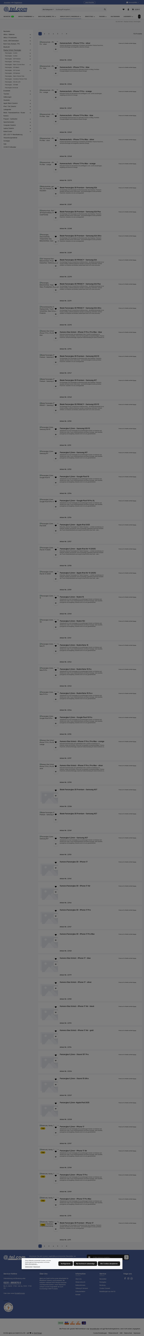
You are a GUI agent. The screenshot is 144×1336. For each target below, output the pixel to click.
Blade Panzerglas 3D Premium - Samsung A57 (78, 814)
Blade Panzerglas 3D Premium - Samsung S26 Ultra (80, 236)
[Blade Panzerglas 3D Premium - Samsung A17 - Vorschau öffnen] (56, 386)
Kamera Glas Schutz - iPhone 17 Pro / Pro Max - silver (81, 765)
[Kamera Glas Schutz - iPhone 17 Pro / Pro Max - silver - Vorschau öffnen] (56, 771)
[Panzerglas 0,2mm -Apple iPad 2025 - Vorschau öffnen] (56, 1109)
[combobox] (79, 9)
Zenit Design (38, 1333)
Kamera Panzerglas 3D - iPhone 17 (74, 862)
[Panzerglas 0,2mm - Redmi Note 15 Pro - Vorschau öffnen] (56, 675)
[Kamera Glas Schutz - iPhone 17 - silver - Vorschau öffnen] (56, 988)
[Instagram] (128, 1279)
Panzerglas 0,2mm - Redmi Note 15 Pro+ (76, 693)
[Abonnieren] (126, 1257)
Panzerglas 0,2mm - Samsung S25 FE (75, 428)
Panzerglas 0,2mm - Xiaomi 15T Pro (74, 1054)
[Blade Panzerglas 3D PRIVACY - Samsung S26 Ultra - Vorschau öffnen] (56, 314)
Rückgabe (103, 1282)
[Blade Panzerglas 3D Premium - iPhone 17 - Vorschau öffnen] (56, 1229)
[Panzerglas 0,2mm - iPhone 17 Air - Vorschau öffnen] (56, 1157)
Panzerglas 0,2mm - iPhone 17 (72, 1127)
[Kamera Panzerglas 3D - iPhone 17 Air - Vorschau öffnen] (56, 892)
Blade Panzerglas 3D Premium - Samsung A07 (78, 790)
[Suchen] (105, 9)
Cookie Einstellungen (100, 1333)
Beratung (102, 1285)
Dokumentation (80, 1291)
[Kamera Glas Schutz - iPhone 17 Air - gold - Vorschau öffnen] (56, 1036)
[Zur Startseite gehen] (15, 9)
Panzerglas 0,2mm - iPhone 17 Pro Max (75, 1199)
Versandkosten (94, 1329)
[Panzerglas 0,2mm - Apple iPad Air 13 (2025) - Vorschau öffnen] (56, 579)
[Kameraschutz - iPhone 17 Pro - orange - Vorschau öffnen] (56, 97)
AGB (121, 1333)
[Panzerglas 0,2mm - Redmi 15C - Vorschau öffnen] (56, 627)
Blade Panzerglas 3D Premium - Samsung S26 (78, 188)
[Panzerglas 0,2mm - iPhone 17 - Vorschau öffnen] (56, 1133)
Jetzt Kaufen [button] (89, 2)
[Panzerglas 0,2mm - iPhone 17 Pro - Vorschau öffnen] (56, 1181)
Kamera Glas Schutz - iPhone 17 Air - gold (76, 1030)
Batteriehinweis (80, 1285)
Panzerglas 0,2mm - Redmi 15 (72, 597)
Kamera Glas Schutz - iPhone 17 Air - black (77, 1006)
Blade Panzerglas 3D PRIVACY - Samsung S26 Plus (80, 284)
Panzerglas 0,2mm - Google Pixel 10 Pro (76, 717)
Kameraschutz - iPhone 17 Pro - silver (75, 43)
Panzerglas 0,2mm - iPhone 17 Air (73, 1151)
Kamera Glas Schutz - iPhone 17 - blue (75, 958)
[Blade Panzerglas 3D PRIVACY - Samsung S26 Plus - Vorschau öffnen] (56, 290)
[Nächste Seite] (62, 33)
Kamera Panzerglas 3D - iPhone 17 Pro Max (77, 934)
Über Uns (79, 1279)
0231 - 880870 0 (12, 1282)
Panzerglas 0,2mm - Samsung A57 (74, 838)
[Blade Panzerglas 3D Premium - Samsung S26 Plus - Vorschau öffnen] (56, 218)
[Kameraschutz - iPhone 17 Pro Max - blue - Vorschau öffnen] (56, 121)
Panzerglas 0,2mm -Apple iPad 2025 (74, 1103)
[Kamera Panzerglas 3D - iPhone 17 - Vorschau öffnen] (56, 868)
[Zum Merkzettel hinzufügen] (56, 44)
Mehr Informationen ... (31, 1264)
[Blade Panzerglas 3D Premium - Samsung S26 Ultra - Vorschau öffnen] (56, 242)
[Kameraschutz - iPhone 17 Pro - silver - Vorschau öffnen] (56, 49)
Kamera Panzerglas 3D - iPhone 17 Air (75, 886)
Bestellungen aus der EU (107, 1291)
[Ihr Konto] (128, 9)
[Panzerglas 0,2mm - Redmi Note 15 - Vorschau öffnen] (56, 651)
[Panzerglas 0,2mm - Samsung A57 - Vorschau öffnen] (56, 844)
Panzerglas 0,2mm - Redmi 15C (72, 621)
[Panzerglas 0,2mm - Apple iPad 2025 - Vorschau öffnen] (56, 531)
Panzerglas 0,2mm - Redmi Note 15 (74, 645)
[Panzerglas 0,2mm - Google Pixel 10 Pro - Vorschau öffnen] (56, 723)
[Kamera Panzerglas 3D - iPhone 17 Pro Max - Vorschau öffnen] (56, 940)
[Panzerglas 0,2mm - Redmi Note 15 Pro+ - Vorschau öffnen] (56, 699)
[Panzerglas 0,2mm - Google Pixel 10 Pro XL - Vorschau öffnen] (56, 507)
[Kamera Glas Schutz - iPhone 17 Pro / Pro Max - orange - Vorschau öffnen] (56, 747)
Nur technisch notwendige (85, 1263)
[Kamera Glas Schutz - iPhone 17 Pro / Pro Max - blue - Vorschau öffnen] (56, 338)
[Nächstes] (139, 16)
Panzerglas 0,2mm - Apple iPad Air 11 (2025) (78, 549)
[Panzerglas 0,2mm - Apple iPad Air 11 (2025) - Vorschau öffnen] (56, 555)
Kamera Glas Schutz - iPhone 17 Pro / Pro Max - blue (81, 332)
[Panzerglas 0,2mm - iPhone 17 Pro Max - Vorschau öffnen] (56, 1205)
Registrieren (18, 2)
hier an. (134, 43)
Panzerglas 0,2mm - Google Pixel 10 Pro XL (77, 501)
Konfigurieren (65, 1263)
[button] (30, 34)
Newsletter (103, 1279)
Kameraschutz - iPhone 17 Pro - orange (76, 91)
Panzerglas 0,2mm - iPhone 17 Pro (73, 1175)
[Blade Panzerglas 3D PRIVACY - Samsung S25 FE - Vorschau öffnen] (56, 410)
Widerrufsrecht (80, 1282)
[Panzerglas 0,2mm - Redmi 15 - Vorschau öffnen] (56, 603)
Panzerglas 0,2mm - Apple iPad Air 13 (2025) (78, 573)
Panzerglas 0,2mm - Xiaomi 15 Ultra (74, 1078)
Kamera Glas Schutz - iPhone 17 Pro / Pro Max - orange (82, 741)
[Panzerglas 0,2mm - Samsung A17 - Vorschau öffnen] (56, 458)
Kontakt (78, 1294)
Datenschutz (128, 1333)
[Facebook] (125, 1279)
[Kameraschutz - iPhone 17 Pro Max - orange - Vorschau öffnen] (56, 170)
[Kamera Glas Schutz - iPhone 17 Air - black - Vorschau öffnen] (56, 1012)
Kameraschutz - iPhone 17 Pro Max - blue (76, 115)
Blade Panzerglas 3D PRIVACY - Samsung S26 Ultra (80, 308)
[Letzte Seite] (66, 33)
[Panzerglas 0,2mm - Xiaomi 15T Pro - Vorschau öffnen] (56, 1060)
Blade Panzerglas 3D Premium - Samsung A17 (78, 380)
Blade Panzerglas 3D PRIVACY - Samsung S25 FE (79, 404)
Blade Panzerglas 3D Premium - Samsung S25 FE (79, 356)
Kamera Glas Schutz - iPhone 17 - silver (76, 982)
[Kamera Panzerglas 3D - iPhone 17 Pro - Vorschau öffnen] (56, 916)
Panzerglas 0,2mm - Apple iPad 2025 (75, 525)
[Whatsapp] (132, 1279)
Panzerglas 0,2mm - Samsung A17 (73, 452)
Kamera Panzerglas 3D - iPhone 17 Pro (75, 910)
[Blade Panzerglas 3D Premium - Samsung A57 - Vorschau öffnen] (56, 820)
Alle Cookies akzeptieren (109, 1263)
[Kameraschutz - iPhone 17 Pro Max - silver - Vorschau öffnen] (56, 145)
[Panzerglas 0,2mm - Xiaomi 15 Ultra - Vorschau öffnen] (56, 1085)
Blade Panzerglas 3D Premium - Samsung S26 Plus (80, 212)
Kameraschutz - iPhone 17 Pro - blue (74, 67)
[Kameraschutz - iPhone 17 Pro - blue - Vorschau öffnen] (56, 73)
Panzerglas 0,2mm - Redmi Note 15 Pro (75, 669)
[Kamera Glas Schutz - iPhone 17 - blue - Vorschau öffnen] (56, 964)
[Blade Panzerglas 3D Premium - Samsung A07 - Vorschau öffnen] (56, 796)
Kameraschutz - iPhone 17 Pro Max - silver (77, 139)
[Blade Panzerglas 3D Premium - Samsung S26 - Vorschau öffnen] (56, 194)
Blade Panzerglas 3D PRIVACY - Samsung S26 (78, 260)
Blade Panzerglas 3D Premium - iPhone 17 (76, 1223)
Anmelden (7, 2)
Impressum (137, 1333)
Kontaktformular (20, 1293)
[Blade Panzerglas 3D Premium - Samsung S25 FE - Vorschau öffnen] (56, 362)
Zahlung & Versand (82, 1288)
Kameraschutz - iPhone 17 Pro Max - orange (78, 164)
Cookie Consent (105, 1288)
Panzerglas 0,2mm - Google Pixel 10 (74, 477)
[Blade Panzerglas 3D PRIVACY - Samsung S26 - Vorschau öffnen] (56, 266)
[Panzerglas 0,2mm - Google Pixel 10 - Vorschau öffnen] (56, 483)
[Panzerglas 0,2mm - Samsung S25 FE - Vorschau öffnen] (56, 434)
